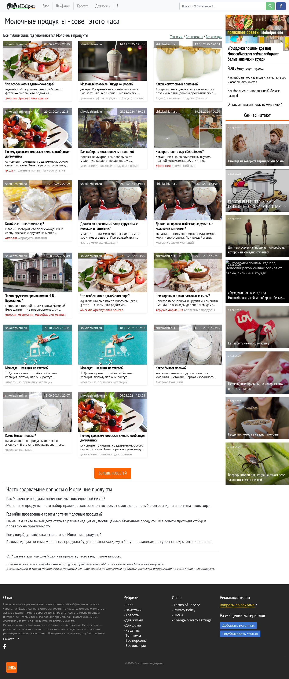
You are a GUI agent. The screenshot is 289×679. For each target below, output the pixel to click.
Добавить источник (238, 625)
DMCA (178, 615)
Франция (164, 166)
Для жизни (102, 5)
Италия (12, 238)
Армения (176, 310)
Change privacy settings (193, 620)
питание (88, 166)
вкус (127, 98)
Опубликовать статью (240, 634)
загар (86, 243)
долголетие (57, 170)
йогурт (202, 98)
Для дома (133, 625)
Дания (61, 315)
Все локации (214, 36)
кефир (134, 166)
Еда (160, 98)
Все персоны (194, 36)
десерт (116, 98)
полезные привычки (31, 170)
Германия (27, 315)
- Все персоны (135, 640)
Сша (10, 170)
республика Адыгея (34, 98)
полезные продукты (180, 98)
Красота (82, 5)
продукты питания (34, 238)
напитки (88, 98)
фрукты (102, 98)
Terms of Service (187, 605)
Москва (12, 98)
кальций (112, 243)
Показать (9, 639)
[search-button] (270, 6)
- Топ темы (132, 635)
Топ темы (176, 36)
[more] (118, 6)
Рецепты (132, 630)
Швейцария (45, 315)
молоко (137, 98)
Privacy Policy (184, 610)
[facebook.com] (5, 647)
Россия (12, 315)
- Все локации (135, 645)
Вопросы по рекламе (237, 605)
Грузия (162, 310)
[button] (281, 6)
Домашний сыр (184, 166)
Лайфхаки (63, 5)
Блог (46, 5)
